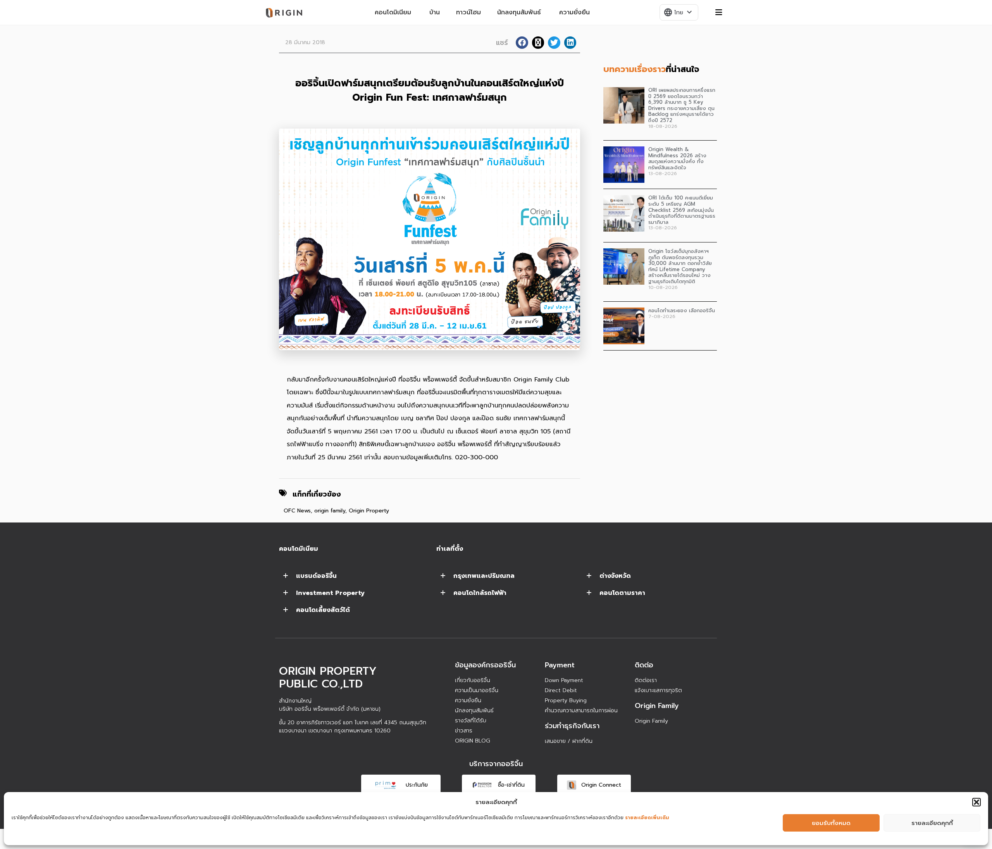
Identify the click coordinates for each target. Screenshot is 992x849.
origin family (329, 511)
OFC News (297, 511)
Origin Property (369, 511)
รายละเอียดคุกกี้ (932, 823)
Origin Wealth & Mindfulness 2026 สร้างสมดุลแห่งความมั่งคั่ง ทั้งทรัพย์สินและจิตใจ (677, 158)
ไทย (678, 12)
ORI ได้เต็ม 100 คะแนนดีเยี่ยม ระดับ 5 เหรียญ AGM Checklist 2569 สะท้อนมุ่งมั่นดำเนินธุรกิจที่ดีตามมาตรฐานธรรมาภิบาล (681, 209)
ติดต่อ (644, 665)
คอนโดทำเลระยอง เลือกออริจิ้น (681, 310)
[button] (976, 802)
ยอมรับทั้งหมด (831, 823)
